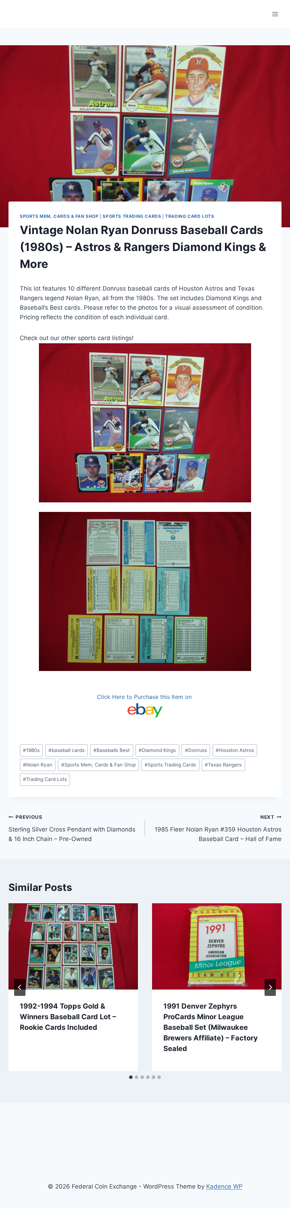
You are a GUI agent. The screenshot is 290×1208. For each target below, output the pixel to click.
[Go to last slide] (19, 987)
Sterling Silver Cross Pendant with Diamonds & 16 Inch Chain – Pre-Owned (71, 828)
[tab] (131, 1077)
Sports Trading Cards (132, 216)
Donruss (196, 750)
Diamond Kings (157, 750)
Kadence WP (224, 1186)
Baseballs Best (111, 750)
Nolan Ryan (37, 765)
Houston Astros (235, 750)
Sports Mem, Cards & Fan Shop (59, 216)
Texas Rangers (223, 765)
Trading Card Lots (189, 216)
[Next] (270, 987)
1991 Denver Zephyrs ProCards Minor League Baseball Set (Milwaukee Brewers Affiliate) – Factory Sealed (210, 1027)
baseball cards (66, 750)
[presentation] (73, 946)
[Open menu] (275, 13)
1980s (31, 750)
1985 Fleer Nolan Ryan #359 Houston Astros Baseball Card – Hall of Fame (218, 828)
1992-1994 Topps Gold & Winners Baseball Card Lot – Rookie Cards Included (68, 1017)
